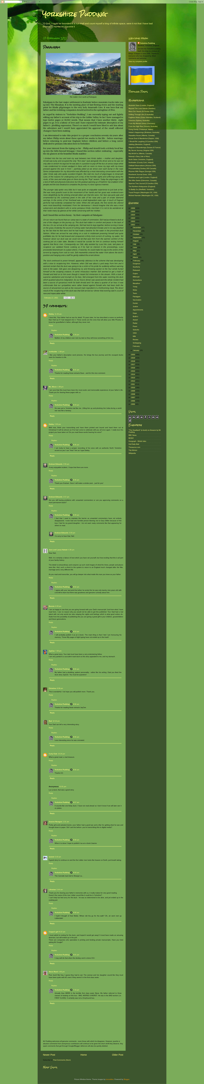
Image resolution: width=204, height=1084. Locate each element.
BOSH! (131, 438)
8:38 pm (60, 688)
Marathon (136, 283)
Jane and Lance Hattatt (58, 550)
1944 (135, 333)
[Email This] (65, 298)
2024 (133, 215)
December (137, 227)
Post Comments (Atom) (62, 1060)
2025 (133, 211)
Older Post (117, 1054)
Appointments (138, 310)
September (137, 237)
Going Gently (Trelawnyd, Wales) (141, 129)
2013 (133, 378)
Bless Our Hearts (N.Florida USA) (141, 111)
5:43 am (58, 857)
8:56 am (76, 704)
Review (135, 340)
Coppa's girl (53, 932)
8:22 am (62, 932)
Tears (135, 293)
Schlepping (137, 343)
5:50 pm (72, 533)
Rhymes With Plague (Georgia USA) (142, 171)
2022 (133, 221)
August (136, 241)
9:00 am (76, 912)
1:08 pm (61, 352)
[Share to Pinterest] (73, 298)
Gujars (135, 273)
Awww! (135, 320)
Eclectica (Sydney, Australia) (139, 120)
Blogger (126, 1079)
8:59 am (76, 872)
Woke (135, 290)
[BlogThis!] (67, 298)
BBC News (132, 435)
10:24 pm (61, 754)
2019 (133, 358)
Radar (135, 323)
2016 (133, 368)
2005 (133, 404)
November (137, 231)
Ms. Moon (53, 387)
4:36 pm (71, 550)
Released (136, 270)
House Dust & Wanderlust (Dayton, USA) (144, 138)
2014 (133, 374)
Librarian (52, 889)
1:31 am (66, 822)
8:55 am (76, 669)
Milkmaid (136, 277)
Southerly (136, 267)
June (135, 247)
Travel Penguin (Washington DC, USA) (143, 192)
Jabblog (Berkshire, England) (139, 144)
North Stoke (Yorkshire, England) (141, 159)
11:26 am (58, 314)
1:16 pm (76, 335)
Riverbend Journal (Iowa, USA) (140, 174)
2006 (133, 401)
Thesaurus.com (134, 447)
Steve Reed (53, 972)
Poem (135, 326)
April (135, 254)
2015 (133, 371)
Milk (134, 336)
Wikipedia (132, 453)
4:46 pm (62, 972)
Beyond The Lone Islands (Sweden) (142, 108)
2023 (133, 218)
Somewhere (137, 280)
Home (84, 1054)
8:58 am (76, 840)
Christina (52, 688)
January (136, 350)
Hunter (135, 303)
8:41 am (76, 370)
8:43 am (76, 405)
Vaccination (137, 300)
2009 (133, 391)
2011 (133, 384)
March (135, 257)
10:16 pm (56, 721)
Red (50, 721)
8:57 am (76, 802)
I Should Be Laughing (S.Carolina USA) (143, 141)
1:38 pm (60, 387)
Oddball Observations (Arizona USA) (142, 165)
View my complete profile (138, 61)
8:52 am (76, 587)
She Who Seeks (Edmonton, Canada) (143, 180)
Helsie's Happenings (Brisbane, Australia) (144, 132)
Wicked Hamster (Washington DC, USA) (143, 195)
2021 (133, 225)
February (136, 261)
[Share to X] (69, 298)
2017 (133, 364)
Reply (51, 325)
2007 (133, 397)
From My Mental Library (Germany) (142, 123)
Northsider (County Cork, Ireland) (141, 162)
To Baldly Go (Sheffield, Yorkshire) (141, 189)
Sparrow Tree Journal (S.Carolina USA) (143, 183)
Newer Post (49, 1054)
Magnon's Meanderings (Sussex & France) (145, 147)
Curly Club (53, 754)
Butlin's (135, 316)
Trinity (135, 287)
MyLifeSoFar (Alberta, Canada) (140, 153)
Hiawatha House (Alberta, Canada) (142, 135)
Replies (54, 330)
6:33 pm (58, 606)
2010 (133, 387)
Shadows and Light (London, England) (143, 177)
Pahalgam (136, 296)
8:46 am (76, 480)
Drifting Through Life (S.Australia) (141, 114)
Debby (51, 314)
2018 (133, 361)
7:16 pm (76, 990)
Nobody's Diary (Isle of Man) (139, 156)
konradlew (109, 1079)
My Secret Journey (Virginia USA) (141, 150)
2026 (133, 208)
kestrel (51, 857)
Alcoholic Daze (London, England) (141, 105)
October (136, 234)
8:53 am (76, 631)
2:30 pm (58, 424)
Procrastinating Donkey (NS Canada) (142, 168)
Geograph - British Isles (137, 441)
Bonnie (52, 606)
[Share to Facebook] (71, 298)
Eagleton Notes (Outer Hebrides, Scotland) (145, 117)
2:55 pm (66, 464)
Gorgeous (136, 263)
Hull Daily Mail (134, 444)
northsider (53, 352)
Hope (135, 313)
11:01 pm (62, 786)
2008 (133, 394)
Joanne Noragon (55, 822)
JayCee (52, 651)
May (135, 251)
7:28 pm (58, 651)
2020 (133, 354)
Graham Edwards (55, 464)
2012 (133, 381)
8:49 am (76, 515)
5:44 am (60, 889)
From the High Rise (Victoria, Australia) (143, 126)
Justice (135, 306)
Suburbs (136, 330)
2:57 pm (66, 497)
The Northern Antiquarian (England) (142, 186)
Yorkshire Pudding (74, 14)
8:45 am (76, 445)
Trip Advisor (133, 450)
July (135, 244)
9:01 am (76, 955)
